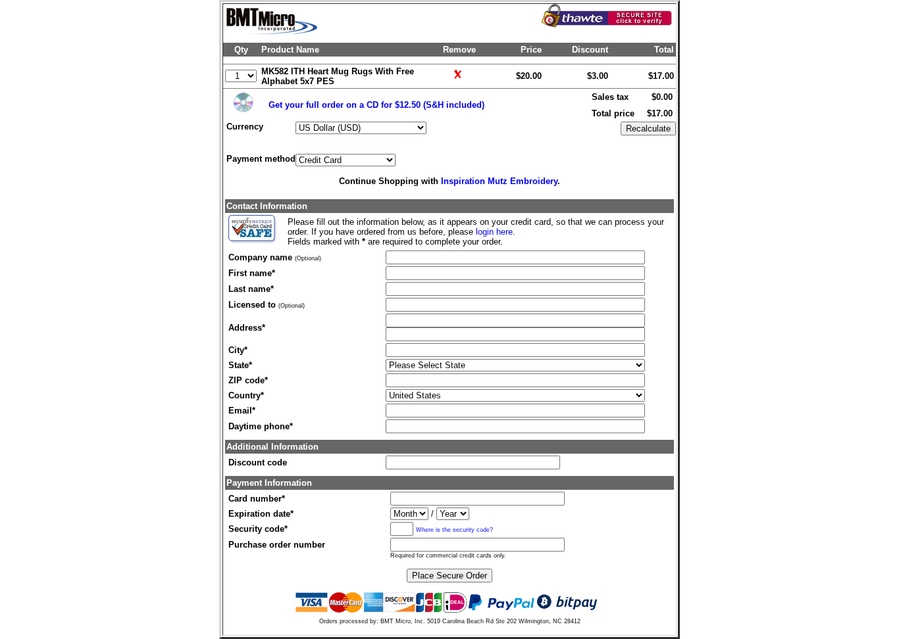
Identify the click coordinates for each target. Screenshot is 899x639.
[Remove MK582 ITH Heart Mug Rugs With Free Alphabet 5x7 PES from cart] (459, 80)
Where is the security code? (454, 529)
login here (494, 232)
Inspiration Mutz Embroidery (499, 181)
